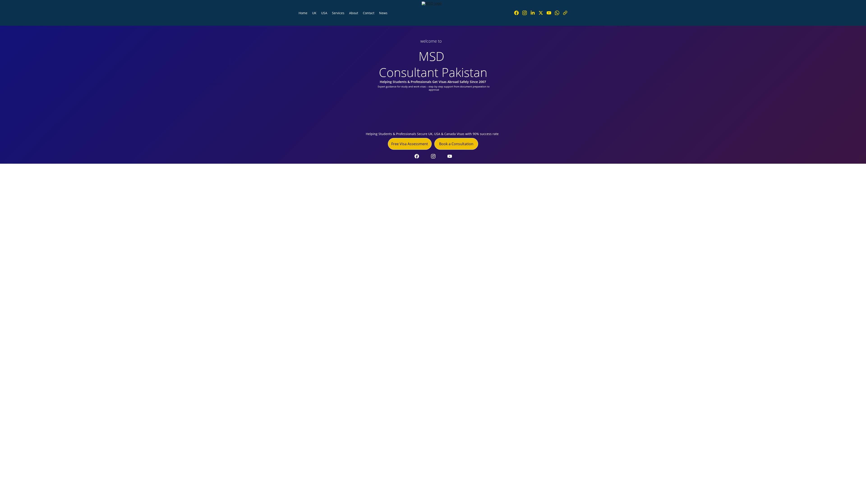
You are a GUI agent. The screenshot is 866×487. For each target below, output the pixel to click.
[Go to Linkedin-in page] (534, 13)
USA (324, 13)
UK (314, 13)
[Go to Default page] (565, 13)
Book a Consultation (456, 143)
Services (338, 13)
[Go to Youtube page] (551, 13)
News (383, 13)
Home (303, 13)
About (353, 13)
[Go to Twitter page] (543, 13)
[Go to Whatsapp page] (559, 13)
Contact (368, 13)
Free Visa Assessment (409, 143)
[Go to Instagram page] (526, 13)
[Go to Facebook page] (518, 13)
